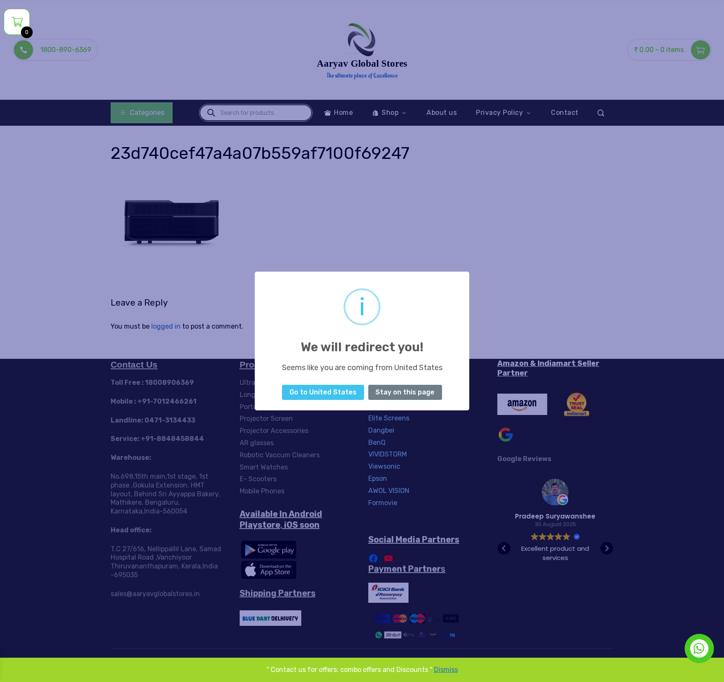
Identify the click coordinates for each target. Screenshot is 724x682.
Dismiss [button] (446, 670)
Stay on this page (404, 392)
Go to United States (323, 392)
